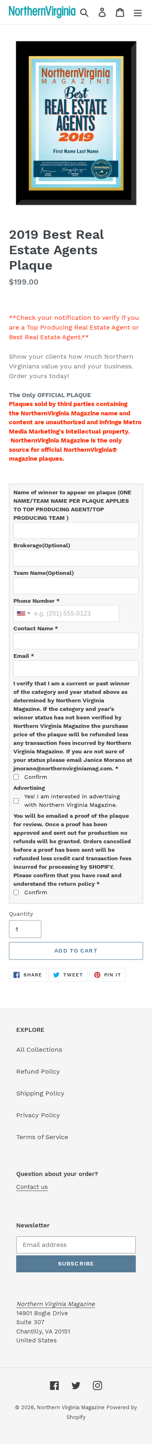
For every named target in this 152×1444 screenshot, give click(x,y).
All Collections (39, 1049)
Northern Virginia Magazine (71, 1407)
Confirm (35, 777)
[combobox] (23, 613)
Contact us (32, 1187)
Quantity (21, 913)
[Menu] (138, 12)
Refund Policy (38, 1071)
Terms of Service (42, 1137)
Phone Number (36, 601)
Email (23, 656)
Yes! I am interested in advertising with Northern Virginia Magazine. (72, 800)
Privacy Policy (38, 1115)
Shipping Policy (40, 1093)
